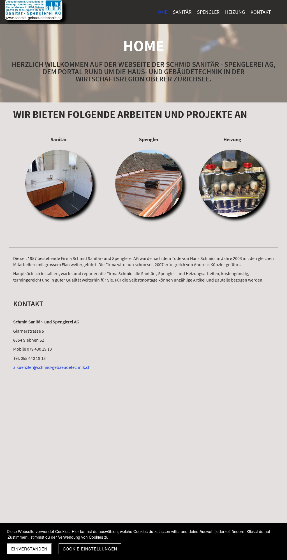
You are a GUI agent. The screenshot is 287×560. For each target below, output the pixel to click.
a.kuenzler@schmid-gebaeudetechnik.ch (52, 367)
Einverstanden (29, 549)
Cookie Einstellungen (90, 549)
